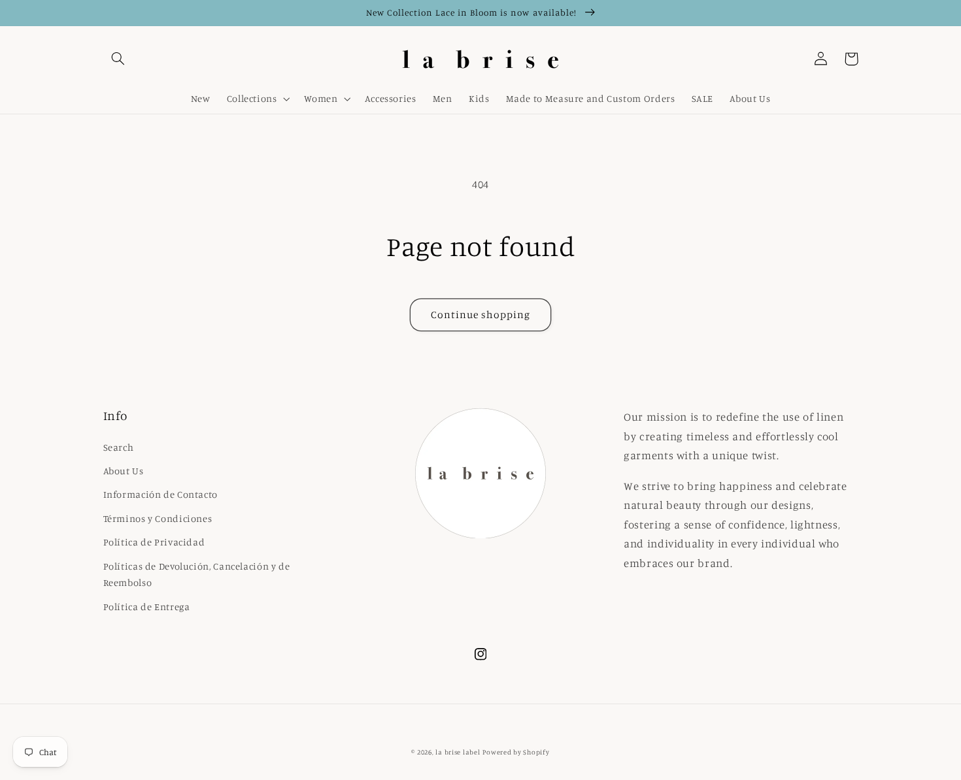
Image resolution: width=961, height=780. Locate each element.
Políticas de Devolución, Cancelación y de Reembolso (196, 575)
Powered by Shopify (515, 752)
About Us (123, 470)
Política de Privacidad (154, 541)
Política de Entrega (146, 606)
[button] (118, 59)
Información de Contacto (160, 494)
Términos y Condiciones (157, 518)
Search (118, 447)
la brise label (457, 752)
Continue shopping (481, 314)
